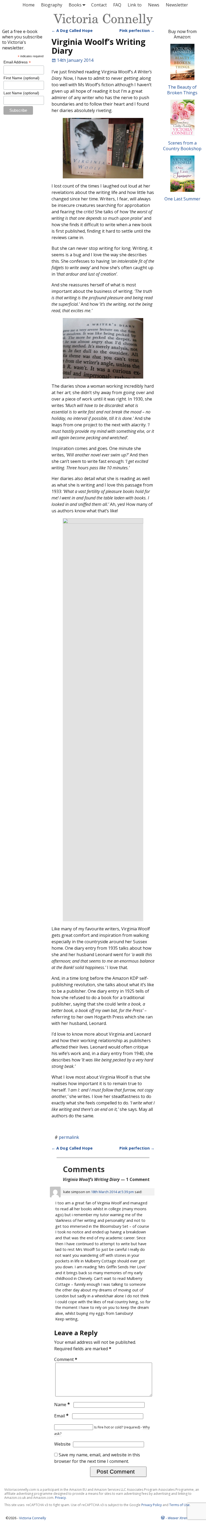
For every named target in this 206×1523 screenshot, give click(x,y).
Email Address (17, 62)
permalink (69, 1137)
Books (75, 5)
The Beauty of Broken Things (182, 89)
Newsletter (177, 5)
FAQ (117, 5)
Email (61, 1416)
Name (62, 1404)
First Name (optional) (21, 78)
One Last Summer (182, 199)
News (153, 5)
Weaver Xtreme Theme (184, 1517)
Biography (51, 5)
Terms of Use (179, 1505)
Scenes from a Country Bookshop (182, 145)
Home (29, 5)
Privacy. (61, 1497)
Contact (99, 5)
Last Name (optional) (21, 93)
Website (62, 1444)
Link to (135, 5)
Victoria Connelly (32, 1517)
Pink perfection (136, 30)
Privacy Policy (151, 1505)
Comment (65, 1359)
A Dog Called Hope (72, 30)
